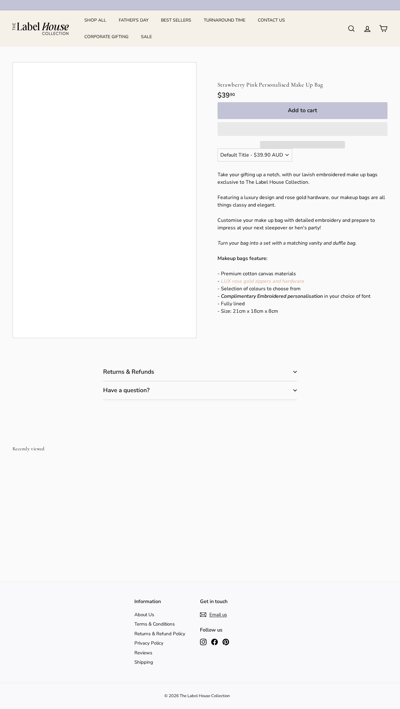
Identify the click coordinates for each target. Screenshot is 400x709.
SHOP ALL (95, 20)
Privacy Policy (148, 643)
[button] (303, 129)
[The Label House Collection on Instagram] (203, 642)
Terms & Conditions (154, 624)
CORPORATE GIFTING (106, 37)
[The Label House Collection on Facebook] (214, 642)
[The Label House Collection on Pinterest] (225, 642)
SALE (146, 37)
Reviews (143, 653)
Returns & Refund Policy (159, 634)
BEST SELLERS (176, 20)
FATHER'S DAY (133, 20)
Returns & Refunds (128, 372)
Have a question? (126, 390)
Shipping (143, 662)
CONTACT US (271, 20)
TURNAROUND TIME (224, 20)
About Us (144, 615)
